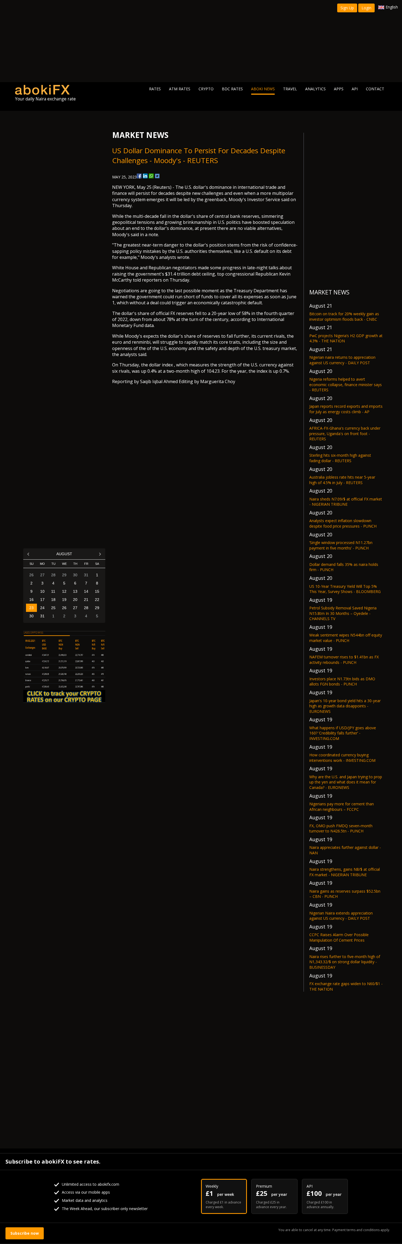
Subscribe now (24, 1233)
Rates (155, 88)
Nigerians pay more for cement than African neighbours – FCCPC (341, 806)
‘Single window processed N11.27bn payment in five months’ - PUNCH (340, 545)
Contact (375, 88)
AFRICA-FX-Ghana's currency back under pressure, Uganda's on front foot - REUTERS (344, 433)
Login (366, 7)
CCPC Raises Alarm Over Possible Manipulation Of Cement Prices (339, 937)
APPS (338, 88)
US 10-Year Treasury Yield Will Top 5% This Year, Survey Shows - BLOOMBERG (345, 589)
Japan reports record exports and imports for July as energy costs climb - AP (346, 409)
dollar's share (194, 216)
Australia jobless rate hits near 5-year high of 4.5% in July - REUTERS (342, 480)
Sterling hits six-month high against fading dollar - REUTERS (340, 458)
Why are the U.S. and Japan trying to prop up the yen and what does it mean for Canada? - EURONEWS (345, 782)
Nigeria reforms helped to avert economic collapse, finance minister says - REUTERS (345, 384)
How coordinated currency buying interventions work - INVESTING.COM (342, 757)
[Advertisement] (201, 41)
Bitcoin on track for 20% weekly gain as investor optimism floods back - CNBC (344, 316)
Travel (290, 88)
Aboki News (263, 88)
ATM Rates (179, 88)
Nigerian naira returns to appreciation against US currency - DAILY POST (342, 360)
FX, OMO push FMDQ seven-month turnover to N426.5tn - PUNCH (340, 828)
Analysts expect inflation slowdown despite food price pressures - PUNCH (343, 523)
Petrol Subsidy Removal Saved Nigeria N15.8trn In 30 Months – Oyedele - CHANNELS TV (343, 613)
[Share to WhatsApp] (151, 175)
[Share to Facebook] (139, 175)
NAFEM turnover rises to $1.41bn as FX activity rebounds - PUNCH (344, 659)
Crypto (206, 88)
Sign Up (347, 7)
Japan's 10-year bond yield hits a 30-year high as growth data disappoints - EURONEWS (345, 706)
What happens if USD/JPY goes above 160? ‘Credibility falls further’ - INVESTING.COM (342, 733)
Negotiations (125, 291)
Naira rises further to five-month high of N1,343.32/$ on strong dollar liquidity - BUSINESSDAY (344, 962)
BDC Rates (232, 88)
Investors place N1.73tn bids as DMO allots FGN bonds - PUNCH (342, 681)
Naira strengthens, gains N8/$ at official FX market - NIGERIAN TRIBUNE (344, 872)
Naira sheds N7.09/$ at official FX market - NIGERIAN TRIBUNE (345, 501)
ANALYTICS (315, 88)
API (355, 88)
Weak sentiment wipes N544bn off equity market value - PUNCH (345, 637)
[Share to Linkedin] (145, 175)
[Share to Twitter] (157, 175)
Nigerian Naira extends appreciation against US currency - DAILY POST (341, 915)
